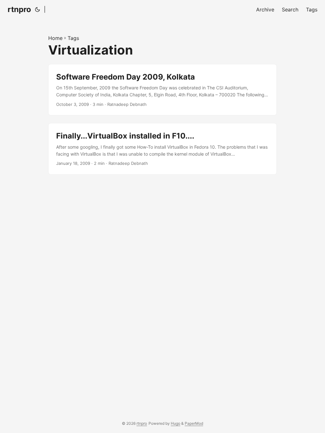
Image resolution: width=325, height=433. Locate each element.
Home (55, 38)
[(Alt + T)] (37, 9)
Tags (73, 38)
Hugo (175, 423)
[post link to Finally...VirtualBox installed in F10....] (162, 148)
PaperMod (194, 423)
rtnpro (19, 9)
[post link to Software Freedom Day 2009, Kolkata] (162, 89)
